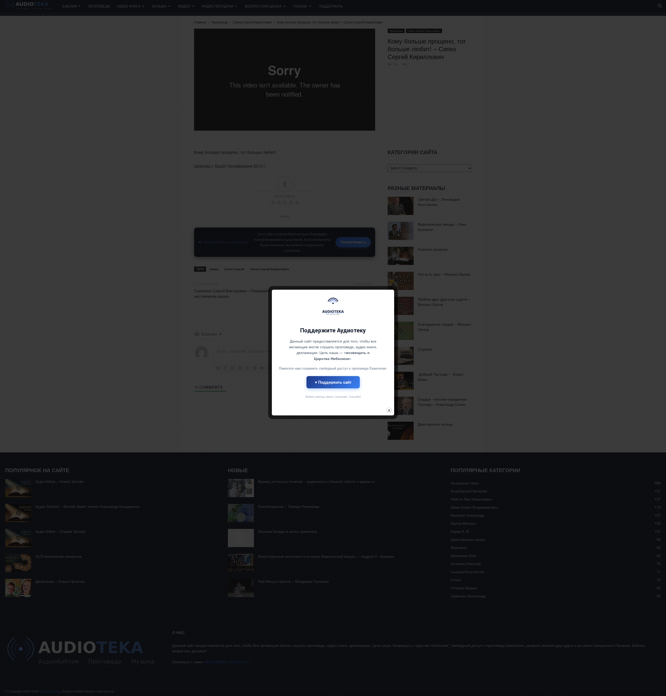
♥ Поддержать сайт (333, 382)
